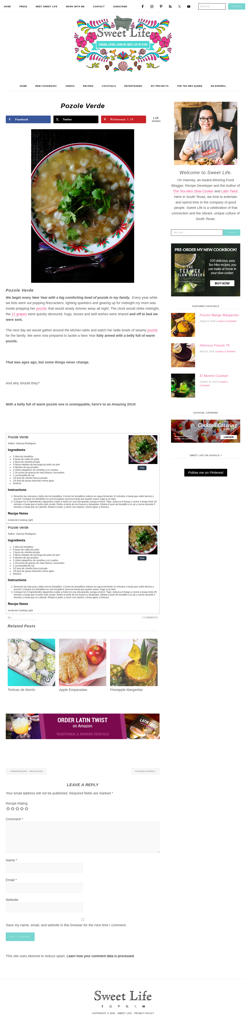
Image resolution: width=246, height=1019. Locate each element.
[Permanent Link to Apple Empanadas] (82, 641)
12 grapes (19, 314)
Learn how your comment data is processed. (101, 956)
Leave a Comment (226, 321)
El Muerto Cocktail (214, 375)
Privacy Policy (144, 1013)
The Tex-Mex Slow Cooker (193, 191)
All (10, 617)
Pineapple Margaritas (126, 690)
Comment (14, 819)
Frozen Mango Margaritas (219, 315)
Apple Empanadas (73, 690)
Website (12, 900)
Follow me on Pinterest (205, 473)
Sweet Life (123, 44)
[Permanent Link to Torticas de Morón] (31, 641)
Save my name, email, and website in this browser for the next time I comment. (66, 925)
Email (11, 880)
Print (142, 468)
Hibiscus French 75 (215, 345)
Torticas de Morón (21, 690)
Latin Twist (229, 191)
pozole (41, 308)
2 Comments (150, 617)
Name (11, 860)
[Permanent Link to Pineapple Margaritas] (134, 641)
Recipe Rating (16, 803)
